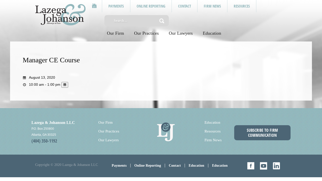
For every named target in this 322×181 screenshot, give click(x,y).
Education (212, 33)
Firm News (213, 140)
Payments (119, 165)
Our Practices (146, 33)
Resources (213, 131)
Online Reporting (147, 165)
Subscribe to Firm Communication (262, 132)
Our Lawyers (181, 33)
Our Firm (115, 33)
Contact (175, 165)
